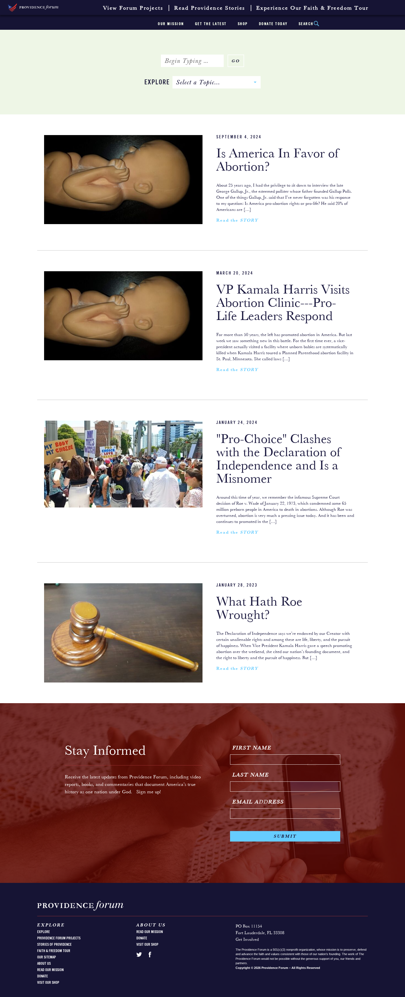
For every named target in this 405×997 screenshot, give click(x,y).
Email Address (258, 802)
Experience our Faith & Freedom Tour (312, 8)
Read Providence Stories (209, 8)
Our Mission (171, 24)
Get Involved (247, 939)
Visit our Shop (48, 983)
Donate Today (273, 24)
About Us (44, 964)
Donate (42, 976)
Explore (157, 82)
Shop (243, 24)
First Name (252, 748)
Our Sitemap (46, 957)
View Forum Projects (133, 8)
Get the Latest (211, 24)
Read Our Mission (50, 970)
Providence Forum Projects (58, 938)
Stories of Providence (54, 945)
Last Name (251, 775)
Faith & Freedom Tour (53, 951)
